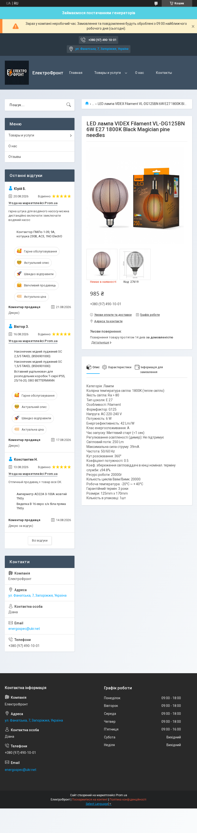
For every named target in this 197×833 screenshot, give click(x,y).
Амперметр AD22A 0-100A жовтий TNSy (42, 496)
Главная (75, 73)
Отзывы (14, 157)
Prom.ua (121, 795)
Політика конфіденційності (128, 799)
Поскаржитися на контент (89, 799)
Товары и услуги (107, 73)
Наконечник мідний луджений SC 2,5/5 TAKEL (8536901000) (38, 354)
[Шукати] (68, 105)
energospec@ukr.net (24, 629)
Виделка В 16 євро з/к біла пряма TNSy (41, 506)
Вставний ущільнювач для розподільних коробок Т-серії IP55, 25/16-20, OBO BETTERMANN (39, 376)
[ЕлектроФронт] (17, 73)
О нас (139, 73)
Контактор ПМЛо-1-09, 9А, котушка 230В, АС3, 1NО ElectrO (39, 234)
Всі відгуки (40, 540)
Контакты (164, 73)
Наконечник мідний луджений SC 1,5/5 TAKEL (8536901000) (38, 364)
